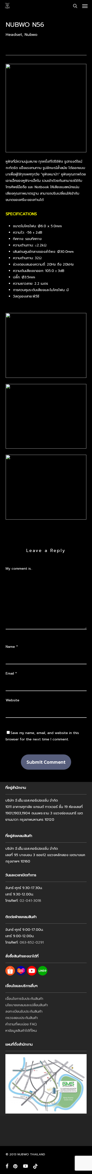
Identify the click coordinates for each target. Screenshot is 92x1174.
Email (11, 673)
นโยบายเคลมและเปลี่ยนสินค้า (26, 1005)
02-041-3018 (30, 900)
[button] (85, 5)
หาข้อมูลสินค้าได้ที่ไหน (21, 1030)
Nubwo (31, 35)
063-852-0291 (32, 942)
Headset (14, 35)
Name (12, 646)
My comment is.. (19, 568)
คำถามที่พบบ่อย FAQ (21, 1024)
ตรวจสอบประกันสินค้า (21, 1017)
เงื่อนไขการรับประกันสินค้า (24, 998)
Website (12, 700)
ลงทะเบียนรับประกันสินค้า (23, 1011)
